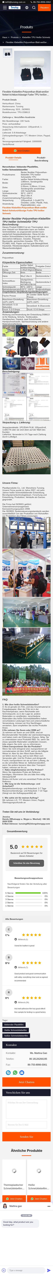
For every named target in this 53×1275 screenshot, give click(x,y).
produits (15, 37)
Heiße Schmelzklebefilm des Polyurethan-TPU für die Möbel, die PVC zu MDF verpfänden (13, 1187)
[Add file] (4, 1270)
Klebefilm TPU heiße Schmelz (36, 37)
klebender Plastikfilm (14, 1024)
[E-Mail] (22, 1073)
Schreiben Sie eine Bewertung (26, 863)
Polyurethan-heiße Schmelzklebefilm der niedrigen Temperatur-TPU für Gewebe (38, 1187)
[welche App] (15, 1073)
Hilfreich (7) (23, 967)
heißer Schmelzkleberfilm (16, 1035)
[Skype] (8, 1073)
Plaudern (44, 7)
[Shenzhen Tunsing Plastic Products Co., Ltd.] (14, 7)
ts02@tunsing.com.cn (15, 2)
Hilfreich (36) (23, 1002)
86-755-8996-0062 (42, 2)
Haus (4, 37)
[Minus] (49, 1206)
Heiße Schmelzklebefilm (15, 1030)
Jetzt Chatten (26, 1082)
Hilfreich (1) (23, 939)
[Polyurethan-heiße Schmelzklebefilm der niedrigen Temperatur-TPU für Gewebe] (39, 1170)
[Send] (49, 1270)
